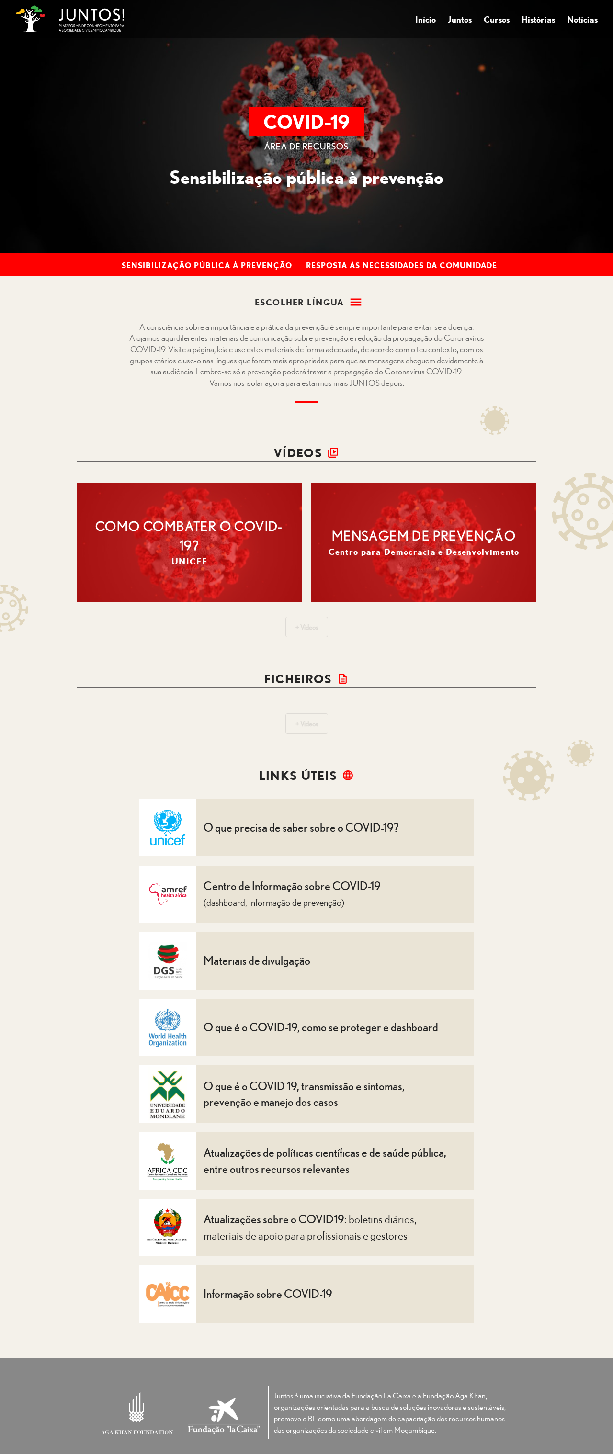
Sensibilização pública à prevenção (207, 265)
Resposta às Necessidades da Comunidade (401, 265)
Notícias (582, 20)
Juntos (460, 20)
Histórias (538, 20)
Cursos (497, 20)
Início (425, 20)
